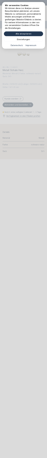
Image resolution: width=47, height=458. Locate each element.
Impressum (31, 45)
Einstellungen (23, 39)
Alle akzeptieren (23, 34)
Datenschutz (17, 45)
